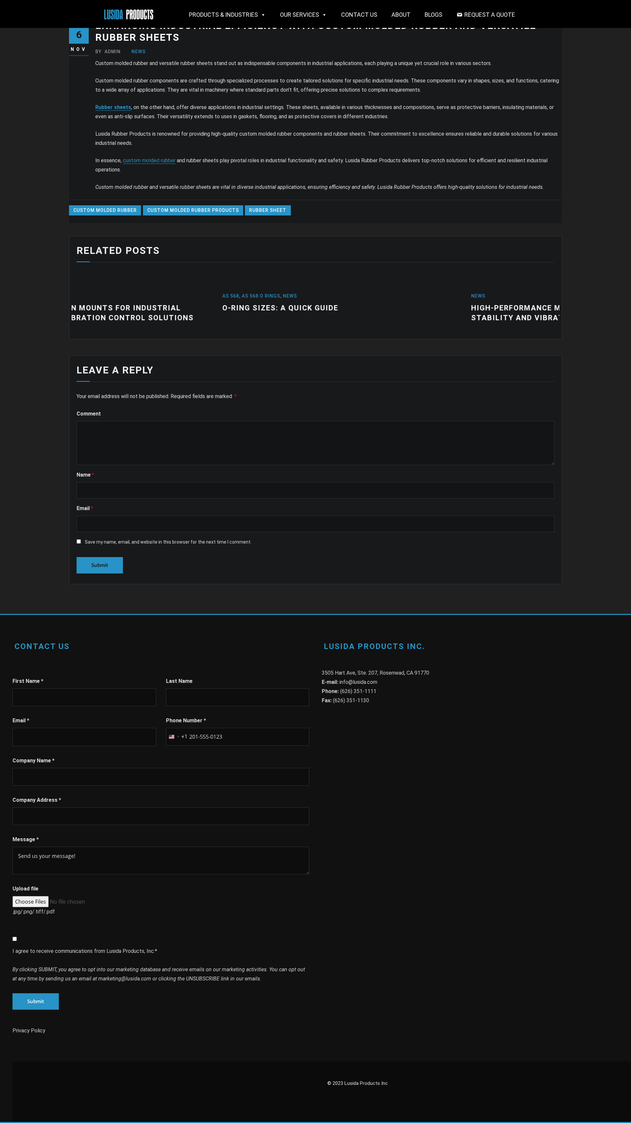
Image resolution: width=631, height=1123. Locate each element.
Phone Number (186, 720)
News (138, 51)
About (400, 14)
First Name (27, 681)
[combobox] (176, 736)
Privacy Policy (28, 1030)
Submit (35, 1001)
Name (85, 475)
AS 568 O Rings (110, 296)
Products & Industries (223, 14)
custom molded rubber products (193, 210)
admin (108, 51)
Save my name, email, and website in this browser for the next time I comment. (168, 542)
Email (85, 508)
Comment (89, 414)
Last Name (179, 681)
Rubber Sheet (267, 210)
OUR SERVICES (299, 14)
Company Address (36, 800)
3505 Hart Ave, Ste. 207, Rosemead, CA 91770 (375, 673)
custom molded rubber (149, 160)
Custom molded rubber (105, 210)
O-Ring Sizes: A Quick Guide (130, 308)
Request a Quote (489, 14)
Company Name (33, 760)
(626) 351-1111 (358, 691)
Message (25, 839)
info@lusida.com (358, 682)
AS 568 (80, 296)
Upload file (25, 889)
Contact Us (359, 14)
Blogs (433, 14)
